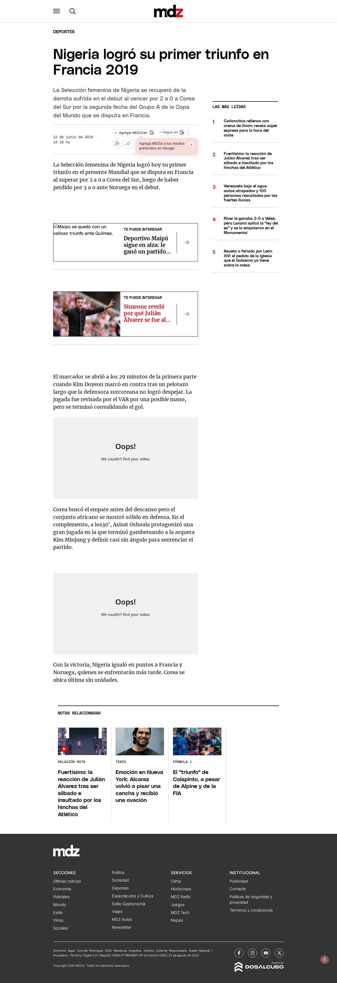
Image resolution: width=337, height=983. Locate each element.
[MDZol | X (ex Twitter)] (279, 953)
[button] (56, 11)
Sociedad (120, 880)
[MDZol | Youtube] (266, 953)
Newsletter (121, 927)
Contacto (238, 889)
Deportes (64, 32)
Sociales (60, 928)
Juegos (178, 904)
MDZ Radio (181, 896)
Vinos (58, 920)
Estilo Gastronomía (128, 904)
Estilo (58, 912)
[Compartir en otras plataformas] (128, 143)
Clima (176, 881)
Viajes (117, 911)
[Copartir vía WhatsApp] (117, 143)
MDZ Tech (180, 912)
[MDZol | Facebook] (239, 953)
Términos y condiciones (251, 910)
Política (118, 872)
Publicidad (239, 881)
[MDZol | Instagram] (252, 953)
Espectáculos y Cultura (132, 896)
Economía (62, 889)
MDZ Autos (122, 919)
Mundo (59, 904)
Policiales (61, 896)
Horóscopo (181, 889)
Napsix (177, 920)
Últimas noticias (67, 881)
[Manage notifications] (324, 959)
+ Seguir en (169, 132)
